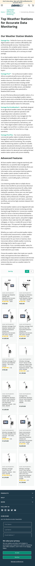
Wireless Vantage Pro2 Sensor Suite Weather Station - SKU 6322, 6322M (9, 363)
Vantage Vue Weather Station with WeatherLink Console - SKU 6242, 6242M (9, 297)
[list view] (31, 271)
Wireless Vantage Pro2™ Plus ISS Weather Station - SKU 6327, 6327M (9, 471)
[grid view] (27, 271)
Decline (17, 557)
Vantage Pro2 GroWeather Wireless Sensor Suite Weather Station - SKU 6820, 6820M (25, 399)
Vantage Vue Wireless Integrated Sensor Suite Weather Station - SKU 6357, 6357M (25, 297)
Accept (17, 553)
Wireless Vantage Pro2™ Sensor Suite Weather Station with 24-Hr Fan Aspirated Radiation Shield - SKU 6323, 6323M (26, 365)
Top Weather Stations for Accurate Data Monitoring (11, 12)
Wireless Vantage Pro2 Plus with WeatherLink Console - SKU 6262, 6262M (9, 434)
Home (3, 12)
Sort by (10, 271)
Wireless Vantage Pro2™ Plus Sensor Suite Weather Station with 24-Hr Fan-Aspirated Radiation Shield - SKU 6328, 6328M (25, 473)
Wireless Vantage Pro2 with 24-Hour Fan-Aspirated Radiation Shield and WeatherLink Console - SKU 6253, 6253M (26, 330)
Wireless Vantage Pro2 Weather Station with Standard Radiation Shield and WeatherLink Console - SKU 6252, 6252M (9, 330)
